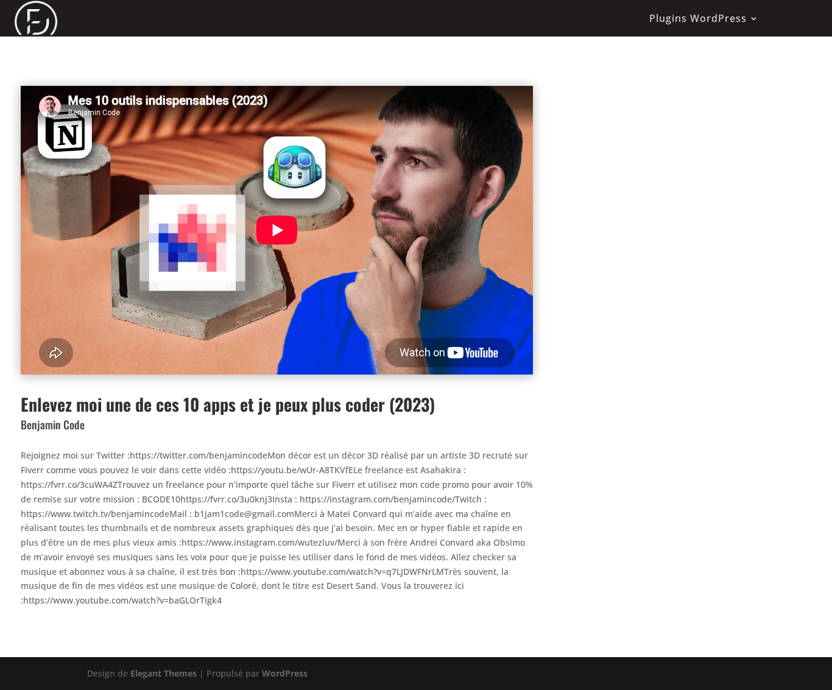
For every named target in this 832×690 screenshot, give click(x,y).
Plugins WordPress (698, 18)
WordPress (285, 673)
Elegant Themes (163, 673)
